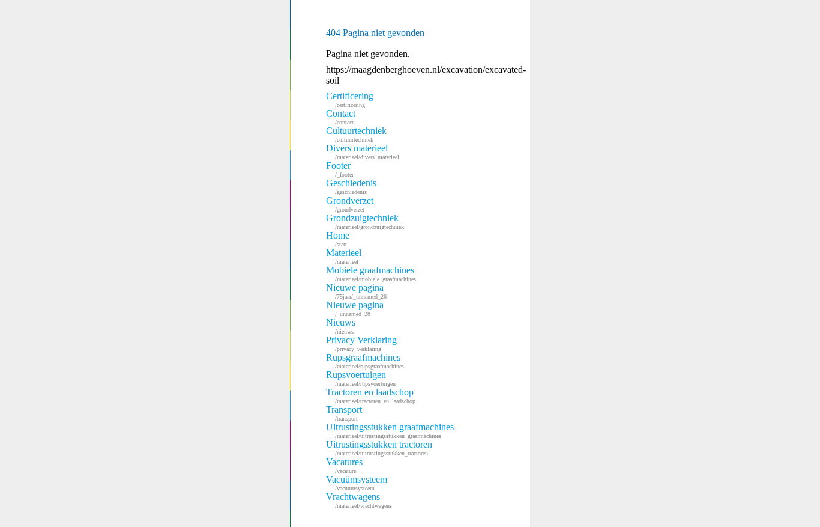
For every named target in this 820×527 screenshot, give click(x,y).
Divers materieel (362, 151)
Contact (340, 117)
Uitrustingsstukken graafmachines (390, 430)
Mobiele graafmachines (371, 273)
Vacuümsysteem (356, 483)
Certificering (349, 99)
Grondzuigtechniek (365, 221)
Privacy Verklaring (361, 343)
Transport (344, 413)
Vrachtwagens (359, 500)
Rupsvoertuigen (361, 378)
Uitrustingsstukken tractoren (379, 448)
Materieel (343, 256)
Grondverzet (349, 204)
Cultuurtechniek (356, 134)
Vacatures (344, 465)
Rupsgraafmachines (365, 361)
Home (337, 239)
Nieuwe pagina (356, 291)
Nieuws (340, 326)
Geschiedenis (351, 186)
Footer (340, 169)
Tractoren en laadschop (370, 395)
